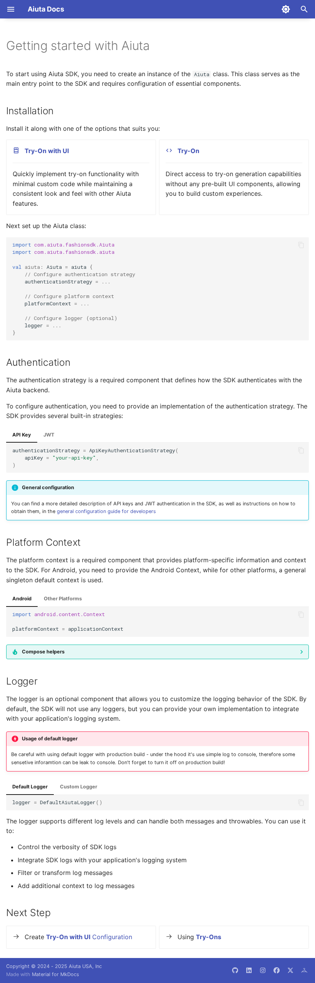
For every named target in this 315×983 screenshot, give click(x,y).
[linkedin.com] (249, 970)
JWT (49, 435)
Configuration (89, 937)
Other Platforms (63, 598)
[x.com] (290, 970)
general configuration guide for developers (106, 511)
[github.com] (235, 970)
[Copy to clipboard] (301, 245)
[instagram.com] (263, 970)
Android (22, 598)
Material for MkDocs (55, 974)
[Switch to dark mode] (285, 9)
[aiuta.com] (304, 970)
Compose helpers (43, 652)
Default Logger (30, 787)
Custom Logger (78, 787)
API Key (21, 435)
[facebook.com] (276, 970)
